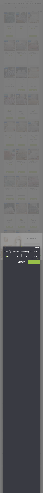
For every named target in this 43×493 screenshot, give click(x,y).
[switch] (17, 256)
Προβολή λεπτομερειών (34, 258)
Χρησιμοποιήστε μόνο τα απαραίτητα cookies (21, 262)
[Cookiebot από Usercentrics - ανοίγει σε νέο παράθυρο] (36, 247)
